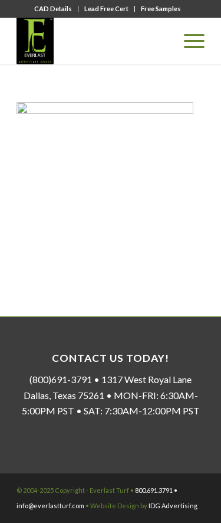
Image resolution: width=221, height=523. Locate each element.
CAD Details (53, 8)
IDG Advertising (173, 505)
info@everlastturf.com (50, 505)
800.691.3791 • (156, 490)
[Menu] (188, 40)
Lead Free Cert (106, 8)
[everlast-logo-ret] (92, 40)
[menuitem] (53, 9)
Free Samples (161, 8)
